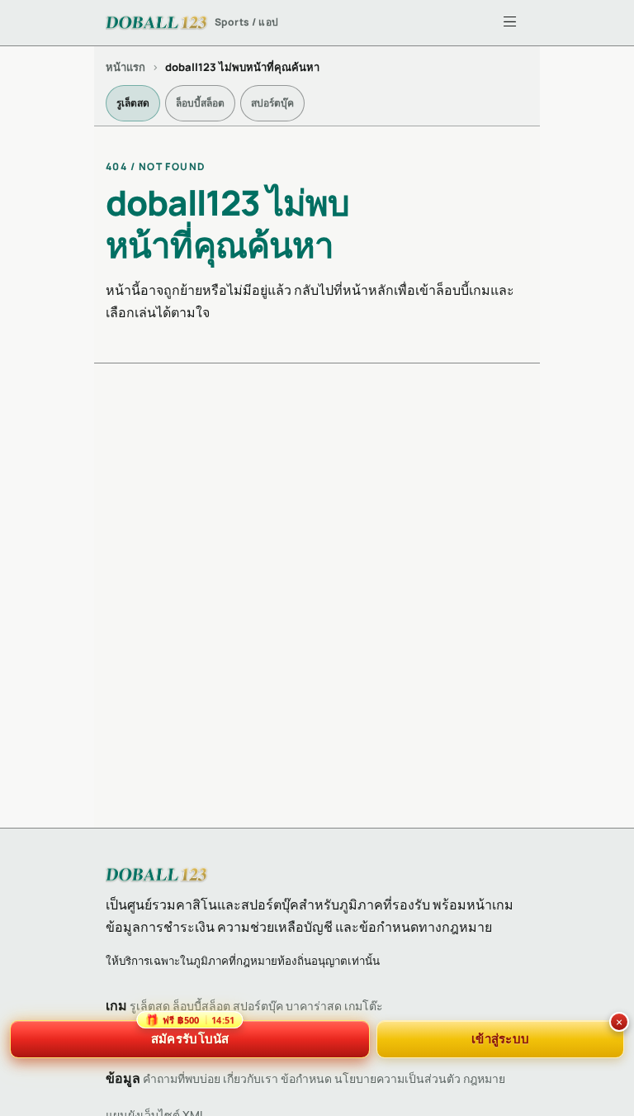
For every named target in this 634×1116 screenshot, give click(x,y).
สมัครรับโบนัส (190, 1033)
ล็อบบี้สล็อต (200, 103)
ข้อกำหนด (306, 1078)
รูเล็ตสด (132, 103)
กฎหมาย (484, 1078)
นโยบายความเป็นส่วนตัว (397, 1078)
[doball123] (157, 875)
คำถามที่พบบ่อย (181, 1078)
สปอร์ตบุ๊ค (272, 103)
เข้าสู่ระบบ (500, 1038)
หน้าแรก (125, 66)
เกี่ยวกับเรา (250, 1078)
